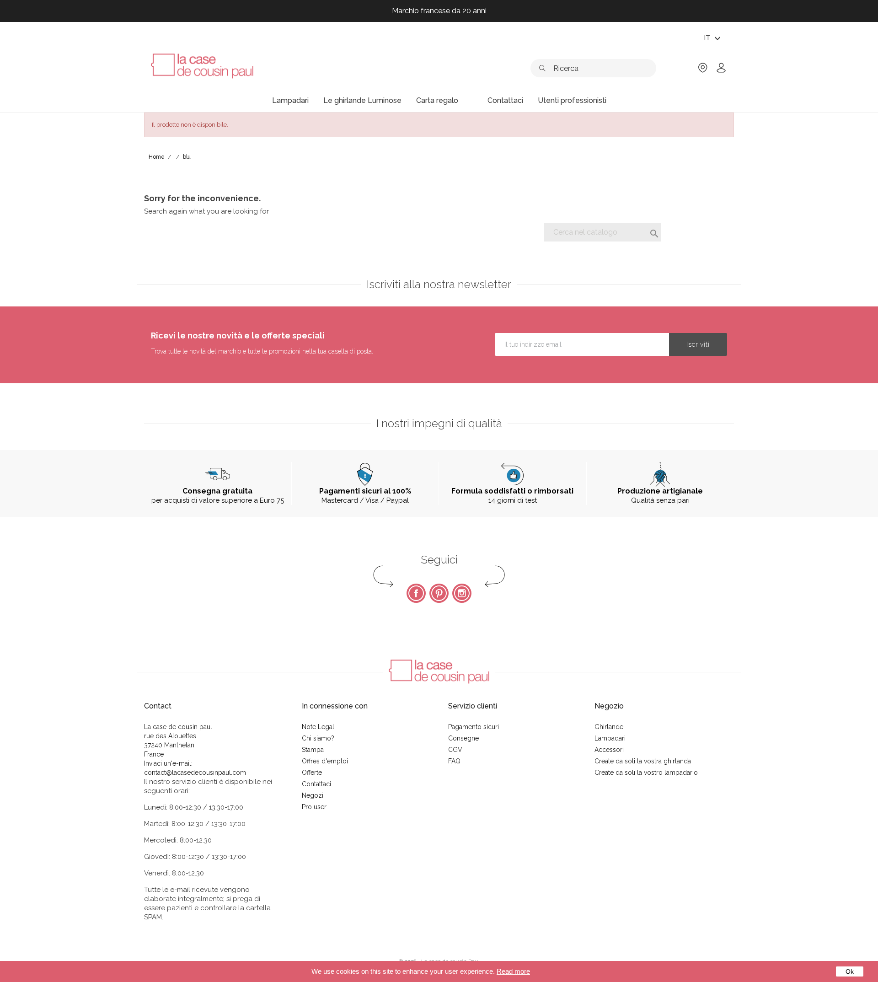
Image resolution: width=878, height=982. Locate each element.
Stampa (313, 749)
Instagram (461, 593)
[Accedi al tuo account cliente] (721, 70)
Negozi (312, 795)
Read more (513, 971)
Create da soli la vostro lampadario (646, 772)
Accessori (609, 749)
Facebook (416, 593)
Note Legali (319, 726)
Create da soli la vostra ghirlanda (642, 761)
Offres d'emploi (325, 761)
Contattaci (316, 784)
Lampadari (610, 738)
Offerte (312, 772)
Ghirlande (608, 726)
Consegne (463, 738)
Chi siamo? (318, 738)
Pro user (314, 806)
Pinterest (439, 593)
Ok (850, 971)
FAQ (454, 761)
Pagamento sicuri (473, 726)
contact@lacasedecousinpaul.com (195, 772)
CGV (455, 749)
